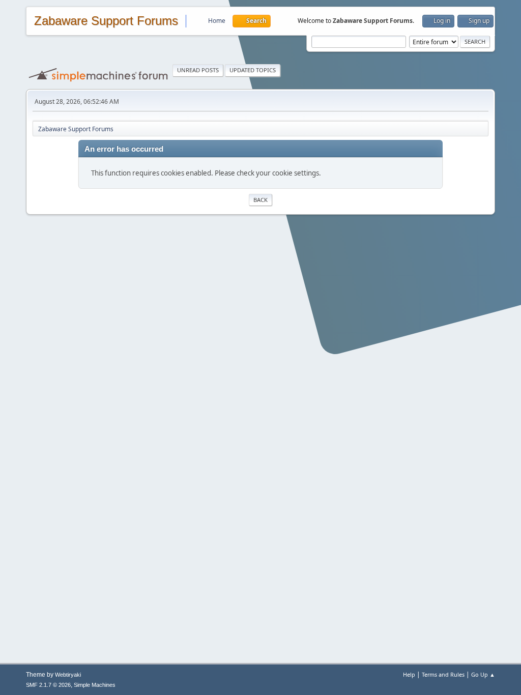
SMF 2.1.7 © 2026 (48, 685)
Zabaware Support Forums (106, 21)
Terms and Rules (443, 674)
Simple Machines (94, 685)
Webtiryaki (68, 675)
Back (260, 200)
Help (409, 674)
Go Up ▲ (483, 674)
